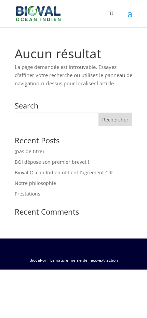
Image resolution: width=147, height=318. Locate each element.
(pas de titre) (29, 151)
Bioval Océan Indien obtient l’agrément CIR (64, 172)
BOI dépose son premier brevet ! (52, 162)
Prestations (27, 193)
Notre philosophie (35, 183)
